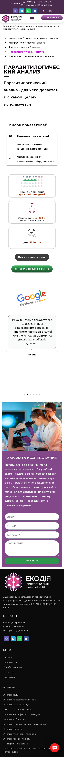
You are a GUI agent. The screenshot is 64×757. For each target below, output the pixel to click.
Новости (8, 672)
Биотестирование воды (17, 709)
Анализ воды (11, 694)
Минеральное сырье (15, 743)
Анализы (8, 662)
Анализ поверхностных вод (19, 699)
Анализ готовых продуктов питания (24, 724)
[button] (32, 18)
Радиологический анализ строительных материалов (27, 750)
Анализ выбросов (14, 719)
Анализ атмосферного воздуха (21, 714)
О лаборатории (12, 667)
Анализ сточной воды (16, 704)
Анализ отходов (12, 729)
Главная (7, 657)
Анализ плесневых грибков (19, 733)
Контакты (9, 677)
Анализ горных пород (16, 738)
